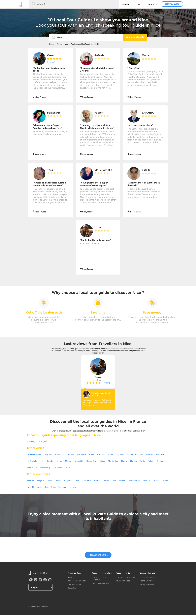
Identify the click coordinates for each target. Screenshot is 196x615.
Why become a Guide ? (77, 581)
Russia (157, 480)
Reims (150, 461)
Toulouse (58, 467)
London (50, 461)
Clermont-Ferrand (135, 454)
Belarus (30, 480)
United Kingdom (34, 487)
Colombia (87, 480)
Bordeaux (81, 454)
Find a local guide (98, 555)
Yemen (73, 487)
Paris (142, 461)
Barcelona (59, 454)
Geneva (149, 454)
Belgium (40, 480)
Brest (91, 454)
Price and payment (147, 577)
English (125, 4)
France (59, 44)
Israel (106, 480)
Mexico (122, 480)
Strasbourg (45, 467)
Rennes (160, 461)
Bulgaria (68, 480)
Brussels (101, 454)
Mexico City (91, 461)
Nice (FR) (31, 441)
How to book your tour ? (101, 583)
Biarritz (71, 454)
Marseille (79, 461)
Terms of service (74, 584)
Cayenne (120, 454)
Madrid (68, 461)
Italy (114, 480)
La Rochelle (32, 461)
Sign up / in (152, 4)
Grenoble (160, 454)
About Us (71, 577)
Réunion (146, 480)
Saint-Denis (32, 467)
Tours (67, 467)
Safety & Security (147, 584)
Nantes (133, 461)
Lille (42, 461)
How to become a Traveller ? (99, 578)
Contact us (72, 588)
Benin (50, 480)
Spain (165, 480)
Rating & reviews (146, 581)
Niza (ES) (42, 441)
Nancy (124, 461)
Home (51, 44)
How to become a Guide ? (126, 577)
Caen (110, 454)
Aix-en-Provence (34, 454)
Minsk (102, 461)
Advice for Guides (123, 581)
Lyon (59, 461)
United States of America (55, 487)
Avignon (48, 454)
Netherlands (134, 480)
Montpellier (113, 461)
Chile (77, 480)
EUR (138, 4)
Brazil (58, 480)
